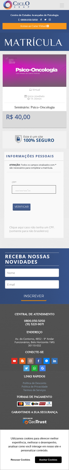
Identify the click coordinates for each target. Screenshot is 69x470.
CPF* (14, 182)
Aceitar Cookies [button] (48, 459)
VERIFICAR (22, 206)
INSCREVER (34, 296)
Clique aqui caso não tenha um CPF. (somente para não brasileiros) (31, 229)
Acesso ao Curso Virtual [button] (33, 26)
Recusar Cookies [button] (20, 459)
